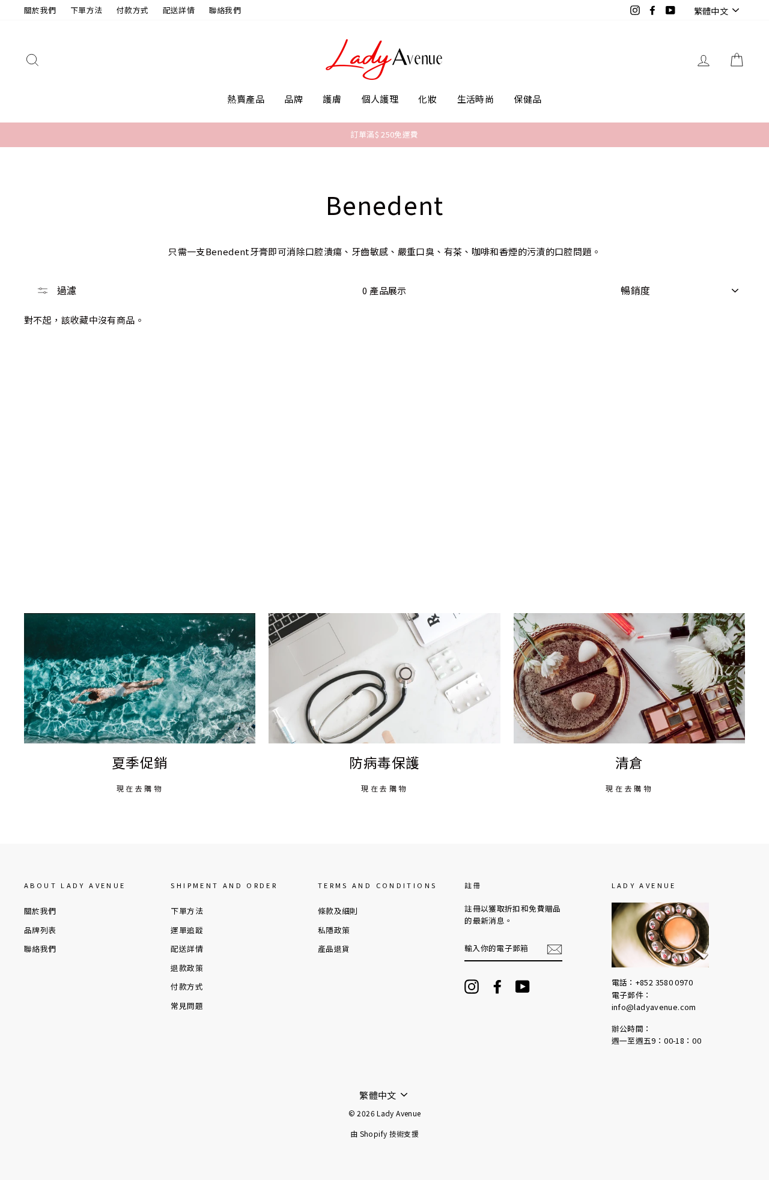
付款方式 (133, 10)
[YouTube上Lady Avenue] (522, 986)
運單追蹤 (187, 930)
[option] (384, 135)
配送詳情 (179, 10)
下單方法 (86, 10)
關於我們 (40, 10)
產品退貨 (334, 948)
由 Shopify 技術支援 (384, 1133)
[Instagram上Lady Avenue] (471, 986)
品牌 (293, 98)
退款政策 (187, 967)
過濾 (65, 290)
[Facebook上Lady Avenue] (497, 986)
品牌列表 (40, 930)
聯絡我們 (225, 10)
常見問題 (187, 1005)
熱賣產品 (245, 98)
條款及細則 (338, 910)
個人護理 (380, 98)
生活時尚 (475, 98)
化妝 (427, 98)
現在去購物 (140, 788)
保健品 (527, 98)
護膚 (332, 98)
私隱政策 (334, 930)
